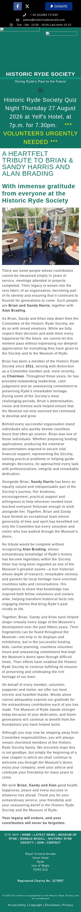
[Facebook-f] (18, 6)
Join (40, 842)
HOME (26, 834)
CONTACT (54, 842)
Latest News (44, 834)
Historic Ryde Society (40, 74)
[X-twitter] (27, 6)
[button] (58, 6)
